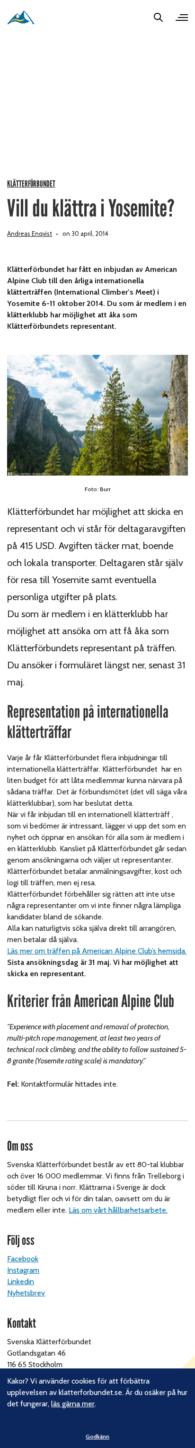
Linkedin (20, 1281)
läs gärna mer (73, 1403)
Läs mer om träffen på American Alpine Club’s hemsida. (96, 950)
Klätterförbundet (31, 184)
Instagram (23, 1270)
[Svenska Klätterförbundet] (21, 17)
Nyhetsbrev (26, 1292)
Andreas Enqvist (29, 233)
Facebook (22, 1258)
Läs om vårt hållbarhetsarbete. (118, 1209)
